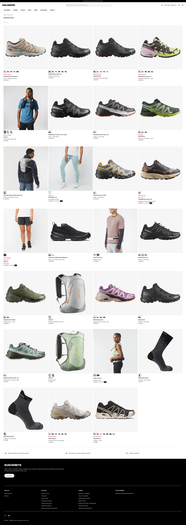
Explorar (52, 10)
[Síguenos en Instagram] (9, 515)
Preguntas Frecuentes (46, 500)
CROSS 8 (50, 378)
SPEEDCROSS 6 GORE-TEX (55, 74)
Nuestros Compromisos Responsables (124, 493)
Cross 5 (5, 261)
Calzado (15, 10)
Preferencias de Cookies (84, 498)
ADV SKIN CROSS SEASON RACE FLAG (12, 195)
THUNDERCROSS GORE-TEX (145, 199)
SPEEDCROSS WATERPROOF (10, 76)
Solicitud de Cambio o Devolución (49, 508)
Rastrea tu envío (45, 493)
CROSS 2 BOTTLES (98, 257)
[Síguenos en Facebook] (5, 515)
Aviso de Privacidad (83, 495)
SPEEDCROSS (141, 136)
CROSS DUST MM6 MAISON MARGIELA (58, 257)
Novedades (7, 10)
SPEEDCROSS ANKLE (8, 436)
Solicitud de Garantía (46, 505)
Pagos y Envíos (82, 500)
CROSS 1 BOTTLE (97, 378)
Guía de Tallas (44, 498)
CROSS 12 (50, 319)
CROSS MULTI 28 (52, 197)
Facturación (44, 495)
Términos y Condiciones (84, 493)
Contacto (6, 495)
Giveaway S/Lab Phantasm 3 (85, 508)
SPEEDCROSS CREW (143, 378)
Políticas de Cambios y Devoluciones (87, 503)
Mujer (29, 10)
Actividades (43, 10)
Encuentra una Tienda (46, 503)
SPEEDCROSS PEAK (143, 257)
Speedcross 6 (97, 76)
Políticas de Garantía (83, 505)
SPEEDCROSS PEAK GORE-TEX (101, 134)
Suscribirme (9, 475)
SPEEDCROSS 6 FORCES (9, 319)
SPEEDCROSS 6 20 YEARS (99, 195)
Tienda (4, 14)
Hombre (23, 10)
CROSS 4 (5, 137)
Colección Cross (10, 14)
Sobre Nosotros (8, 493)
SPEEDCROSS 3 (97, 438)
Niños (35, 10)
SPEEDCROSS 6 (52, 438)
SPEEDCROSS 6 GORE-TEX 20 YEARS (57, 134)
